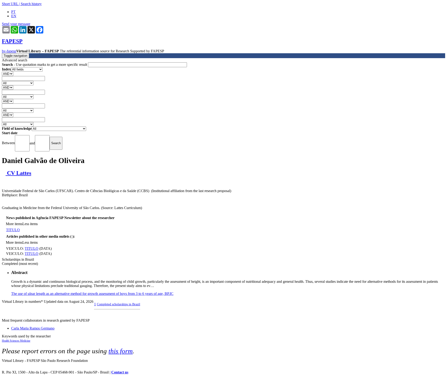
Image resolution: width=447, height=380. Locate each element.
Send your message (16, 24)
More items (14, 224)
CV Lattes (18, 173)
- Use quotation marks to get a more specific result (45, 65)
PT (13, 12)
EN (13, 16)
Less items (30, 224)
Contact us (119, 372)
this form (120, 351)
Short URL (10, 4)
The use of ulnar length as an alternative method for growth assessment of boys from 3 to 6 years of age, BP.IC (92, 294)
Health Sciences (11, 340)
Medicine (25, 340)
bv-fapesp (9, 51)
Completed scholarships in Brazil (118, 304)
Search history (31, 4)
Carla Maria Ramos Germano (32, 328)
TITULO (13, 230)
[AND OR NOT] (7, 74)
